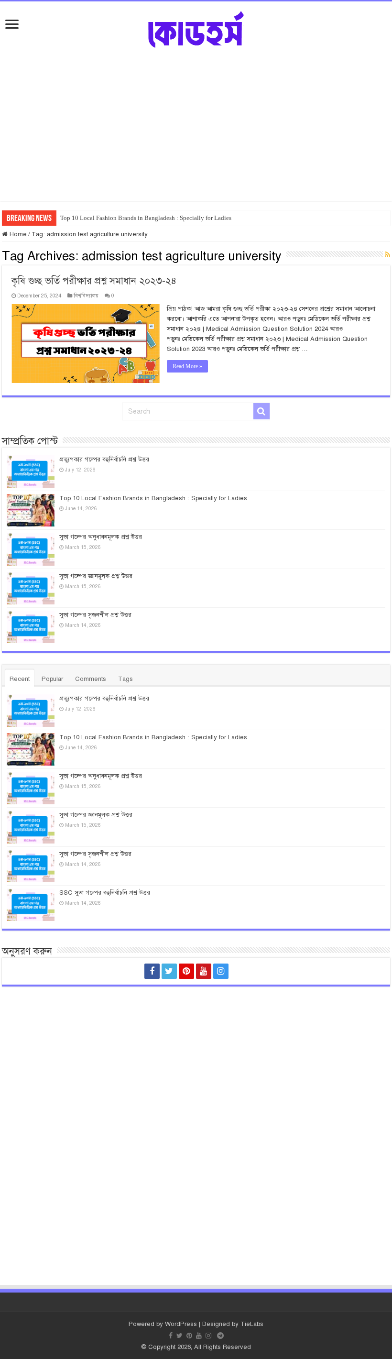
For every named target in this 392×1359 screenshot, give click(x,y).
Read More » (187, 366)
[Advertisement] (196, 119)
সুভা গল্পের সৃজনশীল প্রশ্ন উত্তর (95, 615)
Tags (125, 679)
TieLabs (251, 1324)
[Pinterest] (186, 971)
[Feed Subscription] (387, 255)
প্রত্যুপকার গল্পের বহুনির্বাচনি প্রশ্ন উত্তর (104, 459)
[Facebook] (152, 971)
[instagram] (221, 971)
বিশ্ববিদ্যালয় (86, 295)
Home (17, 234)
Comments (90, 679)
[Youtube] (203, 971)
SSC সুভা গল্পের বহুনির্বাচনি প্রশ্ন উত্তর (104, 893)
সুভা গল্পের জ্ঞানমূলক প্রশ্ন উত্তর (95, 576)
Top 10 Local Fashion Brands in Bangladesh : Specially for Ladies (145, 217)
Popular (52, 679)
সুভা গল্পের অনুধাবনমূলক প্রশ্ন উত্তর (100, 537)
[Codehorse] (196, 28)
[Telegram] (240, 971)
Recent (20, 679)
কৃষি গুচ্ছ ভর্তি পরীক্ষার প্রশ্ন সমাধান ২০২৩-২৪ (93, 281)
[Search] (261, 411)
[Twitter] (169, 971)
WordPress (181, 1324)
